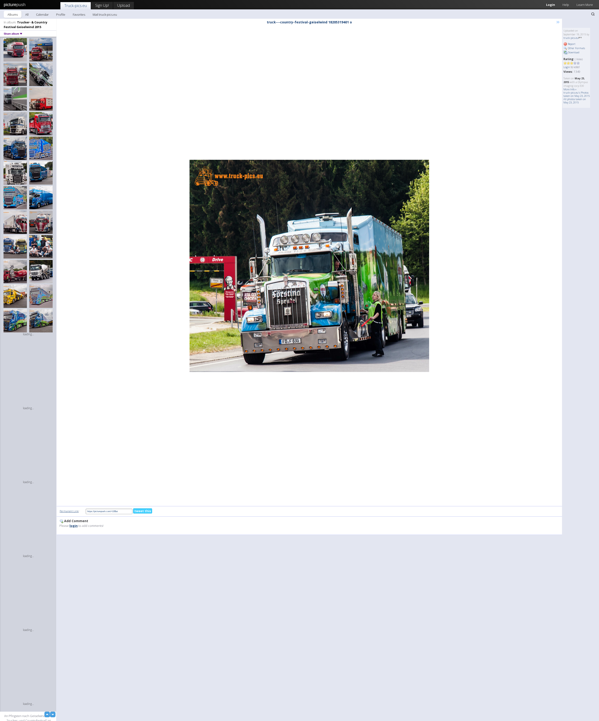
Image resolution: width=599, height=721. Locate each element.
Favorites (79, 14)
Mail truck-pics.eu (105, 14)
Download (573, 52)
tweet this (142, 511)
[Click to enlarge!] (309, 266)
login (73, 526)
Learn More (585, 5)
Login (550, 5)
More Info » (570, 89)
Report (571, 44)
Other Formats (576, 48)
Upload (123, 5)
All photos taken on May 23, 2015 (574, 100)
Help (565, 5)
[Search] (593, 14)
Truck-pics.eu (75, 5)
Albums (12, 14)
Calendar (42, 14)
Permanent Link (69, 511)
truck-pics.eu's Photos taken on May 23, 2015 (576, 94)
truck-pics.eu (570, 38)
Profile (60, 14)
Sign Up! (102, 5)
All (27, 14)
